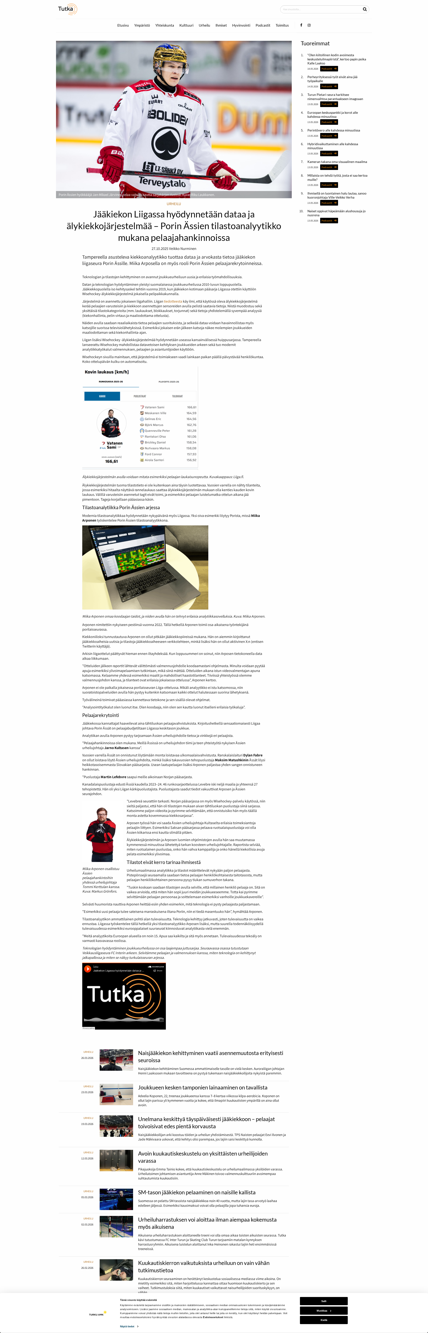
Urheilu (204, 25)
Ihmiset (221, 25)
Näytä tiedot (127, 1326)
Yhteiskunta (164, 25)
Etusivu (123, 25)
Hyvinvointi (241, 25)
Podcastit (263, 25)
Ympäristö (142, 25)
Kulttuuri (186, 25)
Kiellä (324, 1320)
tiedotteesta (173, 301)
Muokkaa (322, 1310)
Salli (323, 1301)
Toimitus (282, 25)
